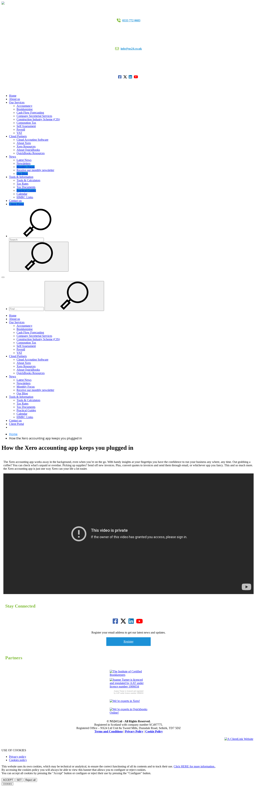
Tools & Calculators (28, 180)
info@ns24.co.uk (131, 48)
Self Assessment (26, 126)
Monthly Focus (26, 166)
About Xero (24, 143)
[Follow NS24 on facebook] (120, 77)
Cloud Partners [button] (18, 136)
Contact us (15, 200)
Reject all (30, 780)
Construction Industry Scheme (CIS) (38, 119)
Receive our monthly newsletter (35, 170)
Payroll (21, 129)
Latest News (24, 160)
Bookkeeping (25, 109)
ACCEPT (8, 780)
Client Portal (16, 204)
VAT (19, 132)
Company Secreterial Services (34, 116)
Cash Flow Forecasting (30, 112)
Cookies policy (18, 760)
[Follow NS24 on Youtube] (136, 77)
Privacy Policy (134, 731)
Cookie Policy (154, 731)
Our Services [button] (16, 102)
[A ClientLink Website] (238, 739)
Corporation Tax (26, 122)
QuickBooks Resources (31, 153)
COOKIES (7, 784)
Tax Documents (26, 187)
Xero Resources (26, 146)
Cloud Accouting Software (32, 139)
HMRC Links (25, 197)
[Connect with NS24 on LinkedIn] (131, 77)
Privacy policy (17, 756)
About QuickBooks (28, 149)
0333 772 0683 (131, 20)
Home (12, 95)
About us (14, 99)
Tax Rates (22, 183)
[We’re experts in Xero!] (128, 703)
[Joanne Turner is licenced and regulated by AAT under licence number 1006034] (128, 683)
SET (19, 780)
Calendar (22, 193)
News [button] (12, 156)
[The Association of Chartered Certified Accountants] (128, 674)
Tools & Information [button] (21, 177)
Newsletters (23, 163)
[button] (37, 236)
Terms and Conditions (108, 731)
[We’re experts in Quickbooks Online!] (128, 712)
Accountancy (24, 105)
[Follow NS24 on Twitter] (125, 77)
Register (128, 641)
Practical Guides (26, 190)
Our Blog (22, 173)
